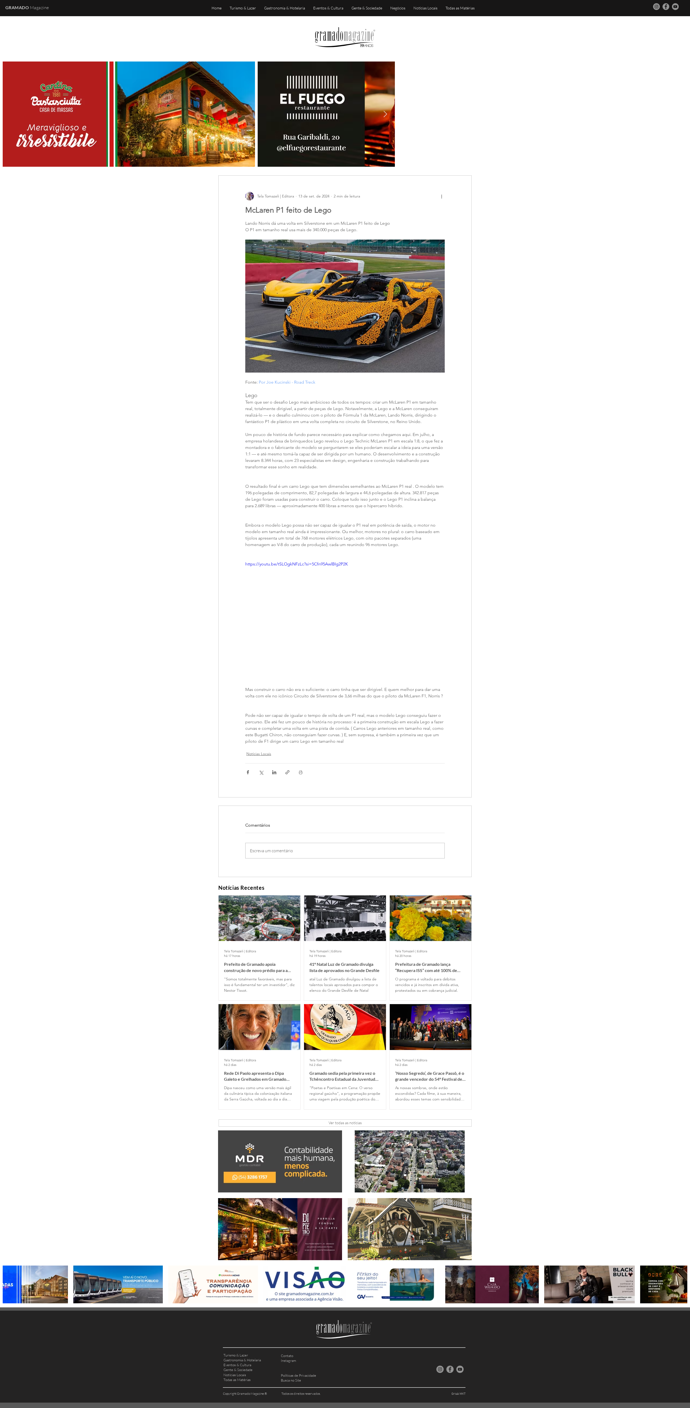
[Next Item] (385, 114)
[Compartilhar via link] (287, 772)
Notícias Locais (258, 753)
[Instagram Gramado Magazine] (656, 6)
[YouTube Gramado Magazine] (675, 6)
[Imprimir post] (300, 772)
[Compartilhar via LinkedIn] (274, 772)
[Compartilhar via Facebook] (247, 772)
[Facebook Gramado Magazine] (666, 6)
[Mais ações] (441, 196)
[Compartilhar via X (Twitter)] (261, 772)
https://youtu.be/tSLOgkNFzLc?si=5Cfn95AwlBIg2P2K (296, 564)
